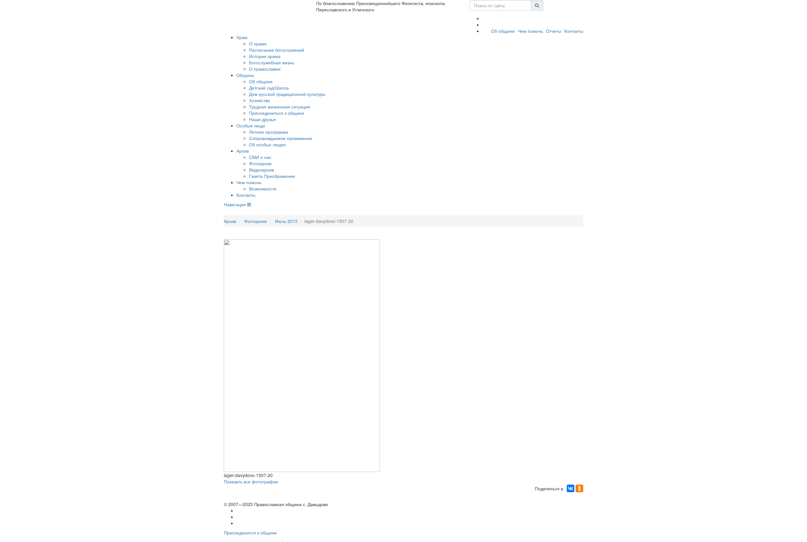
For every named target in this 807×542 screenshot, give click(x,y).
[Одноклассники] (579, 488)
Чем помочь (530, 31)
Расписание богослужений (276, 50)
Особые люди (250, 125)
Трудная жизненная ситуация (279, 106)
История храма (265, 56)
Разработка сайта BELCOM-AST (253, 539)
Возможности (262, 188)
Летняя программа (268, 132)
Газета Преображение (272, 176)
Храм (241, 37)
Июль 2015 (286, 221)
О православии (265, 69)
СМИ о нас (260, 157)
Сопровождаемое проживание (280, 138)
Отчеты (553, 31)
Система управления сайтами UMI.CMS (320, 539)
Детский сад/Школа (269, 88)
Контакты (573, 31)
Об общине (503, 31)
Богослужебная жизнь (271, 62)
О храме (258, 43)
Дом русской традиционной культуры (287, 94)
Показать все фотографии (251, 481)
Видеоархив (261, 169)
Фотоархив (260, 163)
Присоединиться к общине (276, 113)
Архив (242, 151)
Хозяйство (259, 100)
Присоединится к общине (250, 532)
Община (245, 75)
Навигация (235, 204)
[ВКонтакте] (570, 488)
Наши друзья (262, 119)
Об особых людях (267, 144)
